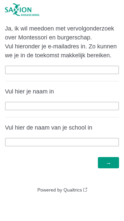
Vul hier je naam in (29, 91)
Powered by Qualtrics (59, 190)
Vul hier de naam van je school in (48, 127)
